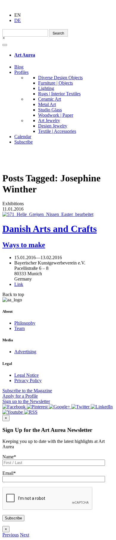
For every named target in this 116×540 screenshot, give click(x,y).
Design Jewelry (52, 125)
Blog (18, 66)
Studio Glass (50, 109)
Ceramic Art (49, 99)
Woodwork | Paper (55, 115)
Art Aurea (24, 54)
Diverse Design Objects (60, 77)
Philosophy (24, 323)
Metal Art (47, 104)
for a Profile (20, 396)
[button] (10, 534)
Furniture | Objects (55, 82)
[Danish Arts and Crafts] (58, 214)
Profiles (21, 72)
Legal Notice (26, 375)
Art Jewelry (49, 120)
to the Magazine (27, 390)
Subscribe (23, 141)
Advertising (25, 351)
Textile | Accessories (57, 131)
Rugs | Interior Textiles (59, 93)
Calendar (22, 136)
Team (19, 328)
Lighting (46, 88)
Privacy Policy (28, 380)
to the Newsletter (26, 401)
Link (18, 284)
